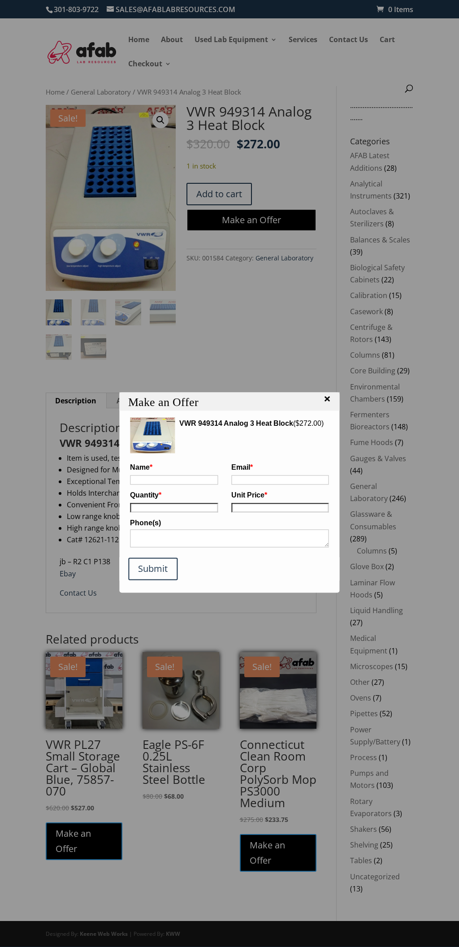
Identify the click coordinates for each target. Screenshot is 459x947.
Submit (153, 568)
